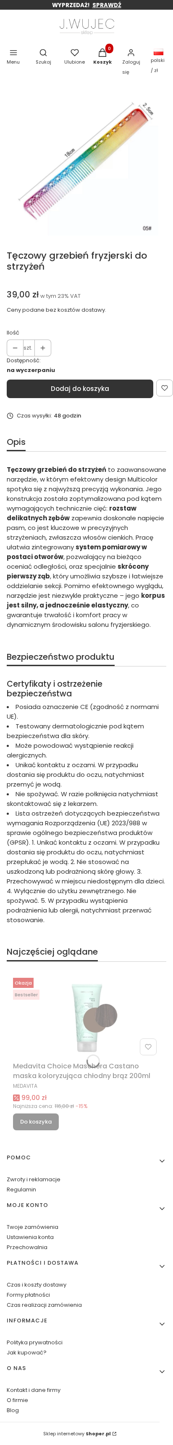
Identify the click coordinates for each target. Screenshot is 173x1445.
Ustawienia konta (30, 1237)
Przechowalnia (27, 1247)
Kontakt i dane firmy (33, 1390)
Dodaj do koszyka (80, 388)
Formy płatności (28, 1295)
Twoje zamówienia (32, 1227)
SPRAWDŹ (106, 5)
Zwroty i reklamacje (33, 1179)
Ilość (13, 333)
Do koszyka (36, 1122)
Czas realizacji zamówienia (44, 1305)
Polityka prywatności (35, 1342)
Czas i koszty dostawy (36, 1285)
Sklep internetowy (77, 1433)
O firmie (17, 1400)
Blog (13, 1410)
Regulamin (21, 1189)
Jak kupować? (27, 1353)
